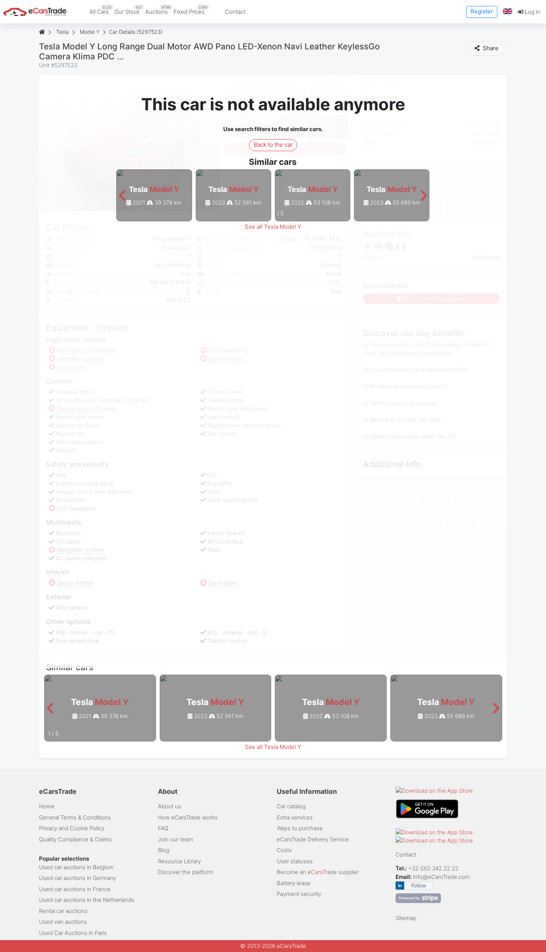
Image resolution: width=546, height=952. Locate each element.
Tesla (62, 32)
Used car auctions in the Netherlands (86, 899)
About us (169, 806)
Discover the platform (185, 872)
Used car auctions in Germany (77, 877)
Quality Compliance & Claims (75, 839)
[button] (507, 11)
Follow (418, 885)
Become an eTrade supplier (318, 872)
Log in (531, 11)
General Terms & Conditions (75, 817)
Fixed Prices (190, 10)
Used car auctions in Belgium (76, 867)
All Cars (100, 10)
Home (47, 806)
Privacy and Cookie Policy (71, 828)
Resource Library (179, 861)
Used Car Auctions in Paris (73, 932)
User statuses (295, 861)
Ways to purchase (300, 828)
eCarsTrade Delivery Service (313, 839)
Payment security (299, 893)
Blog (163, 850)
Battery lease (294, 883)
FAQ (163, 828)
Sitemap (406, 918)
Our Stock (128, 10)
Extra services (295, 817)
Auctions (157, 10)
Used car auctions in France (75, 889)
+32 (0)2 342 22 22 (434, 868)
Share (489, 48)
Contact (235, 11)
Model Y (90, 32)
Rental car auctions (63, 910)
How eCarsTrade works (188, 817)
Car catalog (291, 806)
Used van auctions (63, 921)
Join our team (175, 839)
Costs (284, 850)
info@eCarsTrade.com (441, 876)
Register (482, 11)
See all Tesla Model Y (273, 226)
